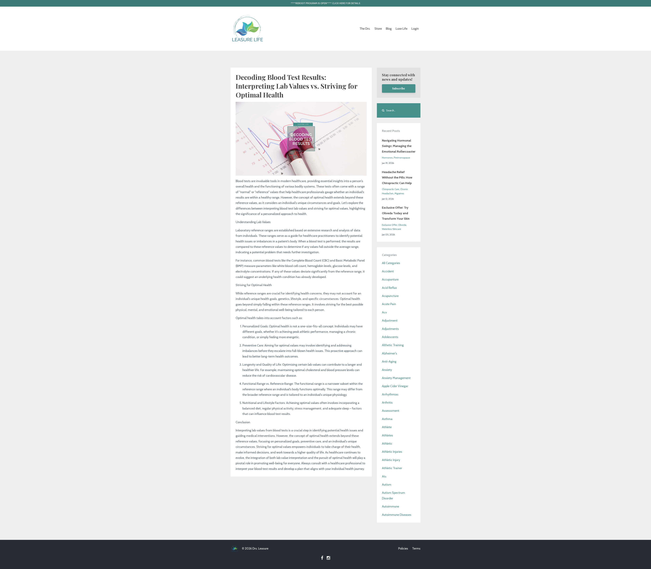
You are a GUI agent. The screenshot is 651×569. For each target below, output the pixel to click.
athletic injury (391, 460)
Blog (389, 29)
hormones (387, 157)
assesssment (390, 411)
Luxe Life (401, 29)
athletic (387, 443)
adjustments (390, 329)
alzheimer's (389, 353)
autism (386, 484)
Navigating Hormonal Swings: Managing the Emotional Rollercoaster (398, 146)
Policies (403, 548)
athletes (387, 435)
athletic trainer (392, 468)
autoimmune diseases (396, 515)
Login (415, 29)
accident (388, 271)
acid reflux (389, 288)
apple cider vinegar (395, 386)
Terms (416, 548)
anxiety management (396, 378)
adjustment (390, 320)
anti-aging (389, 361)
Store (378, 29)
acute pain (389, 304)
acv (384, 312)
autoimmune (390, 506)
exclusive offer (389, 225)
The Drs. (365, 29)
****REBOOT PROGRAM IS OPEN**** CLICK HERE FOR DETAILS (325, 3)
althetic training (393, 345)
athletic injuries (392, 452)
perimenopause (402, 157)
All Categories (391, 263)
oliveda (402, 225)
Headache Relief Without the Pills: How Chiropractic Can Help (397, 177)
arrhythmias (390, 394)
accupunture (390, 279)
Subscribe (398, 88)
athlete (387, 427)
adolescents (390, 337)
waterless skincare (391, 229)
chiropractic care (390, 189)
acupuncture (390, 296)
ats (384, 476)
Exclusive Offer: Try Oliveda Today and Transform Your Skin (396, 213)
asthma (387, 419)
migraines (399, 193)
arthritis (387, 402)
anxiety (387, 370)
